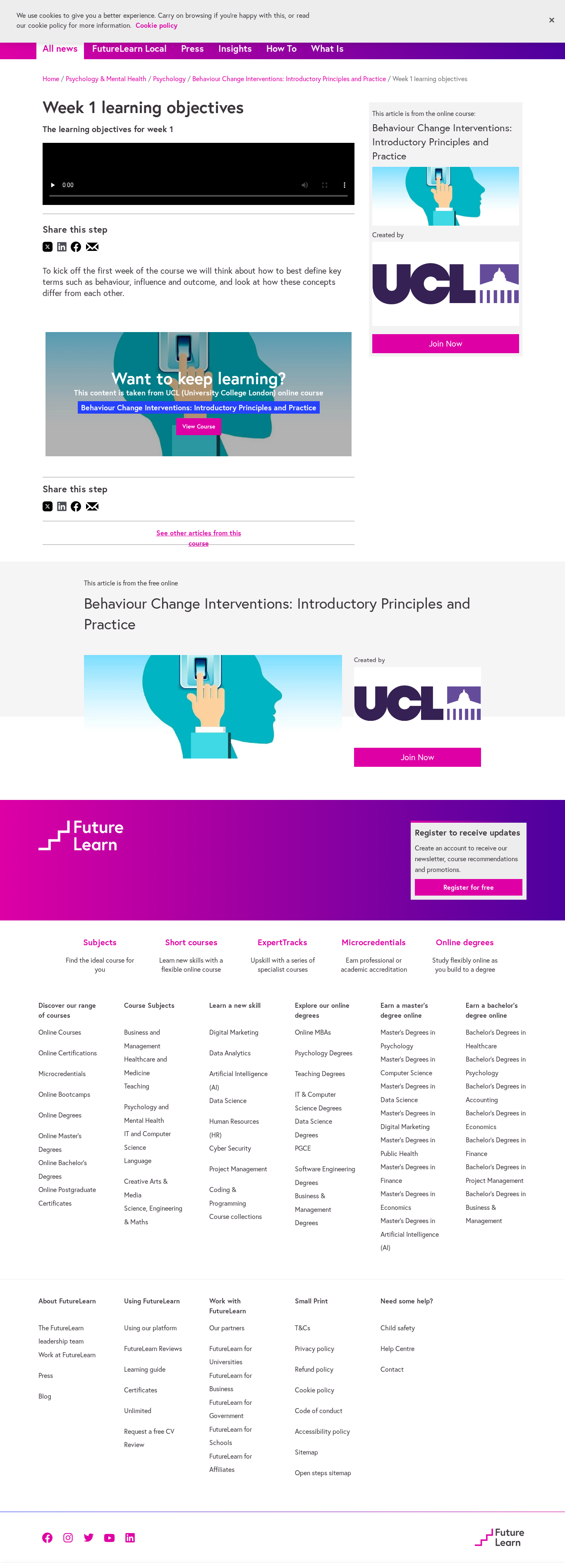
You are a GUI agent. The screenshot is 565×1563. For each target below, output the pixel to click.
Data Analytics (230, 1053)
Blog (44, 1396)
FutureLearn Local (129, 48)
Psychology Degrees (323, 1053)
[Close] (552, 20)
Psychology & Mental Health (106, 79)
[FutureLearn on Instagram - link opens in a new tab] (67, 1537)
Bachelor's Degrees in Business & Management (496, 1207)
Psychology (169, 79)
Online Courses (59, 1032)
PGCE (303, 1148)
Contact (392, 1369)
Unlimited (137, 1410)
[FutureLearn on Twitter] (88, 1537)
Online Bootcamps (64, 1094)
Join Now (445, 343)
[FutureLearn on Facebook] (49, 1537)
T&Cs (302, 1328)
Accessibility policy (322, 1431)
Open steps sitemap (323, 1473)
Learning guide (144, 1369)
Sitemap (306, 1452)
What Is (327, 48)
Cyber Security (230, 1148)
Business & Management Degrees (313, 1209)
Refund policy (314, 1369)
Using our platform (150, 1328)
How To (281, 48)
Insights (235, 48)
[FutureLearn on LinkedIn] (130, 1537)
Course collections (235, 1216)
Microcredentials (62, 1073)
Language (137, 1160)
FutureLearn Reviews (153, 1348)
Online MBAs (313, 1032)
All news (60, 48)
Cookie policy (314, 1390)
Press (192, 48)
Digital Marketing (234, 1032)
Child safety (398, 1328)
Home (51, 79)
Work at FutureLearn (67, 1355)
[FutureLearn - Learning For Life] (499, 1536)
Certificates (140, 1390)
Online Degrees (59, 1115)
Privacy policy (314, 1348)
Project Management (238, 1169)
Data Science (228, 1100)
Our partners (226, 1328)
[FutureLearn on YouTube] (109, 1537)
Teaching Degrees (320, 1073)
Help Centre (397, 1348)
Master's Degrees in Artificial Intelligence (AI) (410, 1234)
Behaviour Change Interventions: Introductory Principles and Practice (289, 79)
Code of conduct (318, 1410)
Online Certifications (67, 1053)
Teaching (136, 1086)
